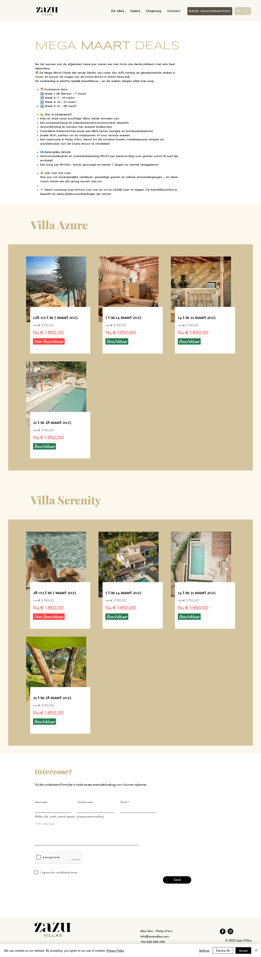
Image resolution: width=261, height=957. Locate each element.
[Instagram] (230, 931)
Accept (243, 950)
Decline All (223, 950)
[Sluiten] (256, 950)
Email (124, 802)
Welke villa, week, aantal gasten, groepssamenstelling (69, 816)
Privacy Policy (115, 950)
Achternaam (85, 802)
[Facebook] (223, 931)
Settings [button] (204, 950)
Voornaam (41, 802)
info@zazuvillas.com (154, 936)
